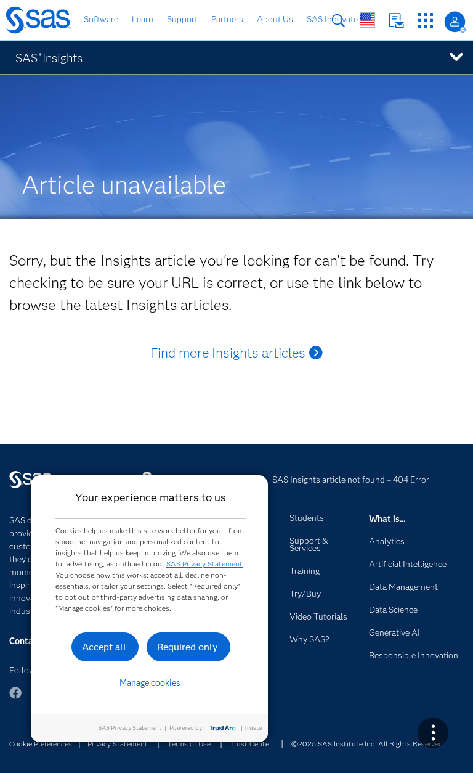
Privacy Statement (117, 743)
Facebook (15, 698)
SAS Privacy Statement (204, 563)
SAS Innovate (332, 19)
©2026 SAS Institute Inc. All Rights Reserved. (368, 743)
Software (101, 19)
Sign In (455, 22)
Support (182, 19)
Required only (187, 647)
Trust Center (251, 743)
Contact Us (396, 20)
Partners (227, 19)
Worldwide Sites (367, 20)
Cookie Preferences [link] (40, 743)
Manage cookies (149, 683)
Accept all (104, 647)
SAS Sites (425, 20)
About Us (275, 19)
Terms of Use (189, 743)
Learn (142, 19)
